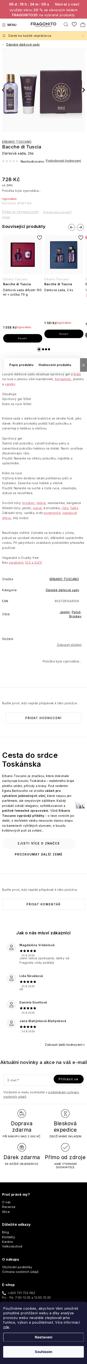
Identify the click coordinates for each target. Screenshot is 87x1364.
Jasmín (65, 612)
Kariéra (7, 1241)
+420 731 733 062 (21, 1293)
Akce (6, 1211)
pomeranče (52, 513)
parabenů (16, 562)
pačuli (37, 508)
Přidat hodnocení (43, 718)
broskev (28, 503)
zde (6, 1327)
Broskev (75, 616)
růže (65, 508)
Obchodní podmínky (17, 1267)
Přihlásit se (69, 1079)
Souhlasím (43, 1352)
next (80, 227)
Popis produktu (21, 365)
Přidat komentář (43, 904)
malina (41, 503)
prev (72, 227)
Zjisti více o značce (39, 843)
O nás (6, 1202)
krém (77, 374)
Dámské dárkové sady (62, 590)
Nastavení (43, 1337)
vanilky (10, 384)
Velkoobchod (12, 1246)
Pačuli (76, 612)
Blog (5, 1232)
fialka (74, 508)
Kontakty (8, 1237)
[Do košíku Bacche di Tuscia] (22, 338)
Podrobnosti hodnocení (63, 160)
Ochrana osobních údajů (20, 1272)
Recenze (9, 1207)
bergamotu (63, 379)
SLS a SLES (33, 562)
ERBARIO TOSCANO (17, 142)
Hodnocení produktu (55, 365)
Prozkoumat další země (39, 854)
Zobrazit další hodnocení (63, 1044)
